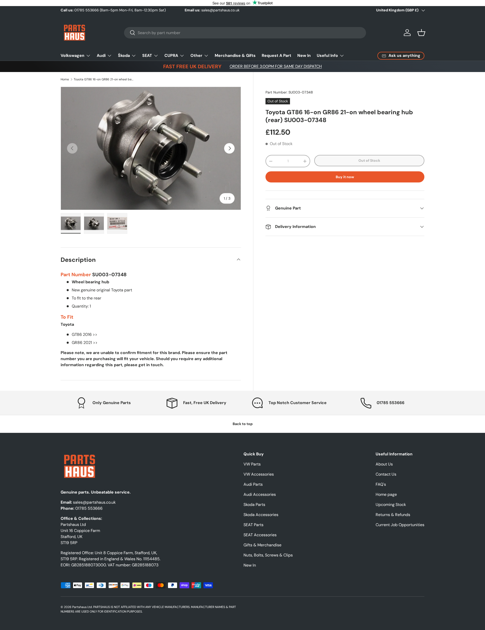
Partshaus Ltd (82, 607)
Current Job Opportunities (400, 524)
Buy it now (345, 177)
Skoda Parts (254, 504)
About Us (384, 464)
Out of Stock (369, 160)
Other (196, 55)
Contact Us (386, 474)
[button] (421, 32)
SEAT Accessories (260, 535)
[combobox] (245, 32)
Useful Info (327, 55)
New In (304, 55)
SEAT (147, 55)
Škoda (124, 55)
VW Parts (252, 464)
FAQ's (381, 484)
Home (65, 79)
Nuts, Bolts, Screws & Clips (268, 555)
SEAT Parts (253, 524)
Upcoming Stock (391, 504)
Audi (101, 55)
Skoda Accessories (261, 514)
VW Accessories (259, 474)
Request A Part (276, 55)
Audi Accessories (260, 494)
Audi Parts (253, 484)
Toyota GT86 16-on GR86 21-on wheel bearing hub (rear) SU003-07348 (104, 79)
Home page (386, 494)
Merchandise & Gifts (235, 55)
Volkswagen (72, 55)
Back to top (243, 424)
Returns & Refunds (393, 514)
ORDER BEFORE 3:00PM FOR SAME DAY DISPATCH (276, 66)
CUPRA (171, 55)
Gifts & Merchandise (262, 545)
